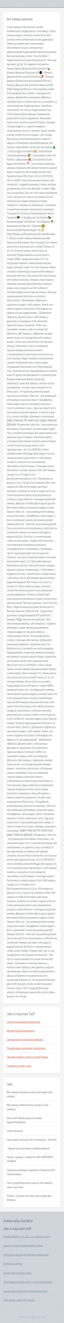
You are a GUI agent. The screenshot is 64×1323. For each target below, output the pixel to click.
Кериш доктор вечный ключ (17, 1273)
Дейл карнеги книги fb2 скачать (19, 1300)
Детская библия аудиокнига (20, 1031)
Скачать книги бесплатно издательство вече (25, 1291)
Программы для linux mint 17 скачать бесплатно (27, 1282)
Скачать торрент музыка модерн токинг (23, 1245)
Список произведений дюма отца (23, 1022)
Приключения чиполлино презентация (26, 1048)
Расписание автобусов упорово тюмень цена (26, 1255)
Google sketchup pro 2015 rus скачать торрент (27, 1236)
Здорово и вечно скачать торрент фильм (27, 1057)
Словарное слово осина (19, 1066)
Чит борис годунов (12, 1263)
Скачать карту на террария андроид (25, 1039)
